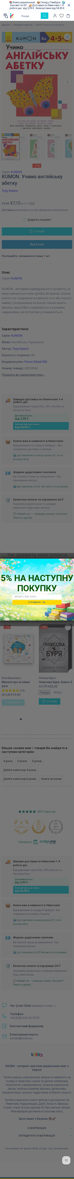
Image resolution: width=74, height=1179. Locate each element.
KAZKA (12, 15)
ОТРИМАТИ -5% (37, 602)
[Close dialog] (70, 562)
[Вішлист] (61, 16)
